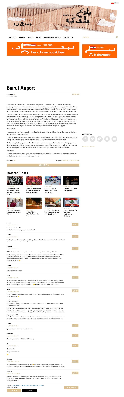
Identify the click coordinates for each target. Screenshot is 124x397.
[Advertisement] (43, 69)
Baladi (50, 3)
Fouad (9, 247)
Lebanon (75, 94)
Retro (43, 3)
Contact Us (76, 3)
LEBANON (65, 160)
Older (14, 391)
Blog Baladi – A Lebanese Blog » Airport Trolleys (28, 385)
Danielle (10, 334)
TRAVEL (77, 160)
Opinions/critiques (61, 3)
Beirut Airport (21, 88)
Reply (75, 224)
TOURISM (71, 160)
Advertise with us (88, 146)
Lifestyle (27, 3)
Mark (9, 235)
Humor (36, 3)
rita (14, 94)
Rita (8, 289)
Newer (29, 391)
